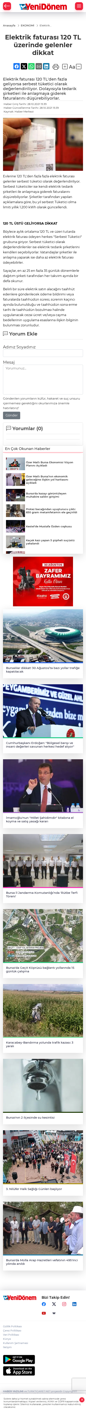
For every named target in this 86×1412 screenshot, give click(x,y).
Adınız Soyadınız (19, 347)
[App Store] (43, 1371)
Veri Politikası (11, 1334)
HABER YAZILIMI (13, 1391)
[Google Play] (43, 1359)
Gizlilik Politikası (12, 1326)
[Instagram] (64, 1304)
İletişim (7, 1347)
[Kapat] (82, 1400)
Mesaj (9, 362)
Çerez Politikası (12, 1330)
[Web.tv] (54, 1313)
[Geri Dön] (7, 6)
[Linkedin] (74, 1304)
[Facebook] (44, 1304)
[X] (54, 1304)
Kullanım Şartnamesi (15, 1343)
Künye (7, 1338)
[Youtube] (44, 1313)
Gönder (12, 415)
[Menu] (79, 6)
